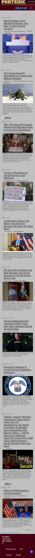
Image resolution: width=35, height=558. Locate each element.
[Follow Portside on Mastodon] (22, 9)
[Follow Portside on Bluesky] (19, 9)
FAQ (21, 549)
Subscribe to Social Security (10, 533)
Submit (18, 555)
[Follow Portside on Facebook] (16, 9)
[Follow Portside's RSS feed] (25, 9)
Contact (9, 555)
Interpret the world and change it (7, 540)
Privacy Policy (11, 549)
